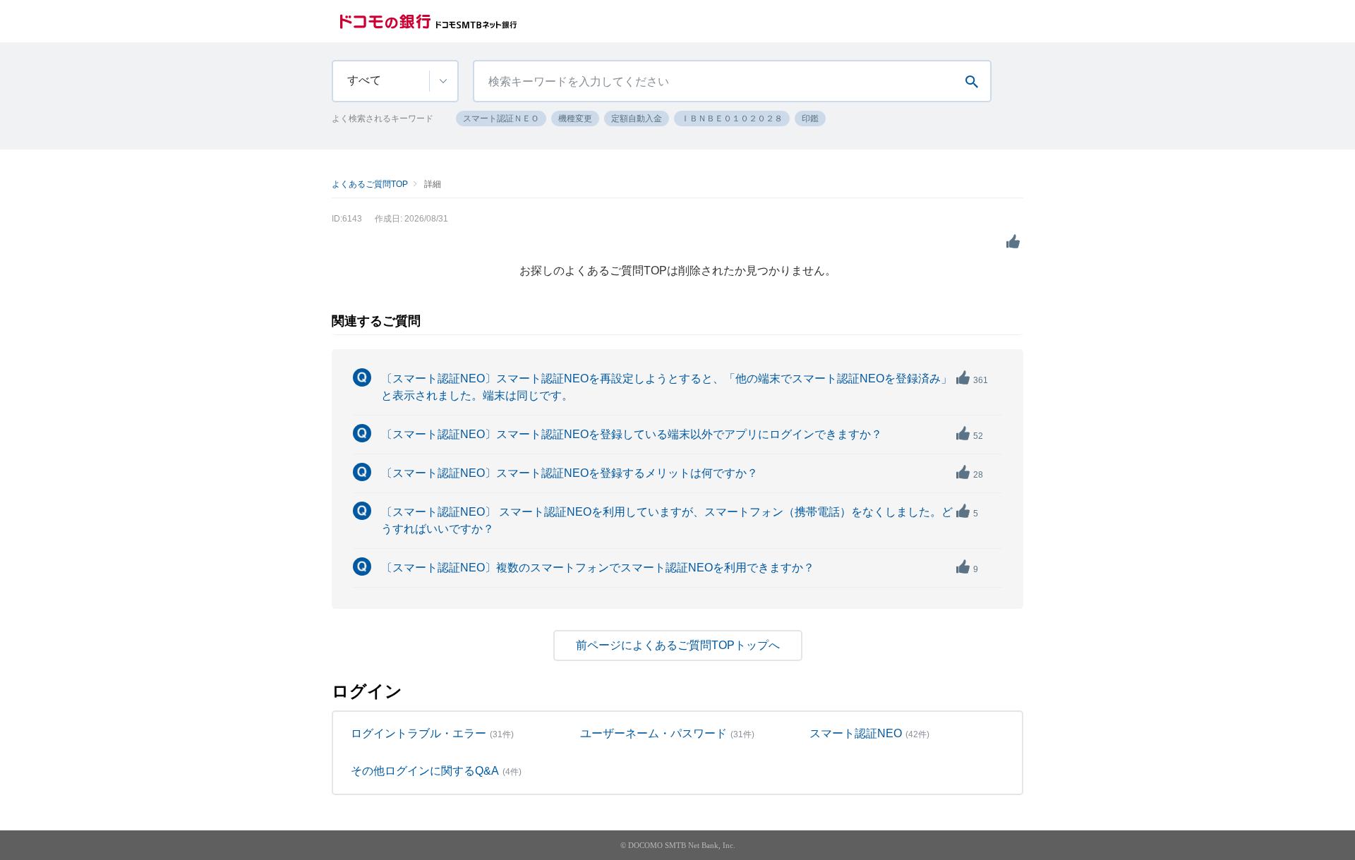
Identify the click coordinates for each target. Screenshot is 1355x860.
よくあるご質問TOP (370, 184)
